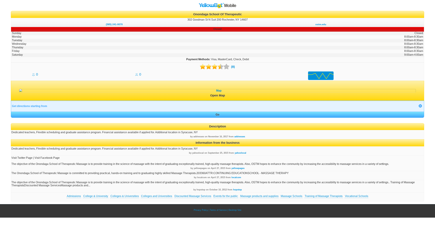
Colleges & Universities (124, 196)
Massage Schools (291, 196)
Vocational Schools (356, 196)
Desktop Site (235, 210)
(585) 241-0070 (114, 24)
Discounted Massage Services (193, 196)
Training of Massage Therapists (324, 196)
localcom (236, 177)
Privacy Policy (201, 210)
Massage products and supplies (259, 196)
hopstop (237, 189)
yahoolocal (240, 153)
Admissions (74, 196)
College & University (95, 196)
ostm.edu (320, 24)
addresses (239, 136)
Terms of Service (218, 210)
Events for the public (225, 196)
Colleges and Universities (156, 196)
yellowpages (238, 168)
